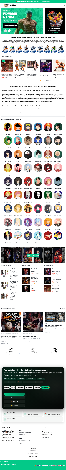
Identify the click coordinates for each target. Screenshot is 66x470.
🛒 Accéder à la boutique (14, 394)
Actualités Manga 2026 (49, 323)
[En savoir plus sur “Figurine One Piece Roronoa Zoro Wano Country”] (30, 70)
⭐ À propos (12, 382)
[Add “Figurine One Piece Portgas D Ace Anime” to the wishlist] (48, 70)
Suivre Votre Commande (33, 451)
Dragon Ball (37, 387)
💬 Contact (39, 382)
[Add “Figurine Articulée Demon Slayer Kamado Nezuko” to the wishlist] (22, 70)
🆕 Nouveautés (14, 397)
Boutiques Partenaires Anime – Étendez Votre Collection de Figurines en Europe (20, 115)
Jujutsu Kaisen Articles (5, 333)
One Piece (6, 387)
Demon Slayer (20, 387)
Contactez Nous (33, 450)
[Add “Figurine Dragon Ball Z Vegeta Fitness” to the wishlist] (61, 70)
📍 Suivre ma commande (29, 382)
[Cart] (64, 5)
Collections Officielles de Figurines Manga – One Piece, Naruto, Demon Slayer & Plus (21, 109)
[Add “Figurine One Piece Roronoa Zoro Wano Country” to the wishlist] (35, 70)
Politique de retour (45, 435)
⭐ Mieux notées (14, 405)
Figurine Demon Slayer (17, 72)
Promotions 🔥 (45, 387)
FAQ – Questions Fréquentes (47, 432)
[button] (5, 30)
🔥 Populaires (14, 401)
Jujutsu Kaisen (29, 387)
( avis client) (34, 80)
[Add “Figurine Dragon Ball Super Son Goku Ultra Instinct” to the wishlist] (9, 70)
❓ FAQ (19, 382)
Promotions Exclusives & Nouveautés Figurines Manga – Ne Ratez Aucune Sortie (20, 112)
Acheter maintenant (46, 1)
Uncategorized (26, 323)
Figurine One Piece (43, 72)
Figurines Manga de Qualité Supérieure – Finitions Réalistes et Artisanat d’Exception (21, 105)
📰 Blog (6, 382)
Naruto (13, 387)
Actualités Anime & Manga (33, 453)
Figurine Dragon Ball (4, 72)
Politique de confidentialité (47, 434)
